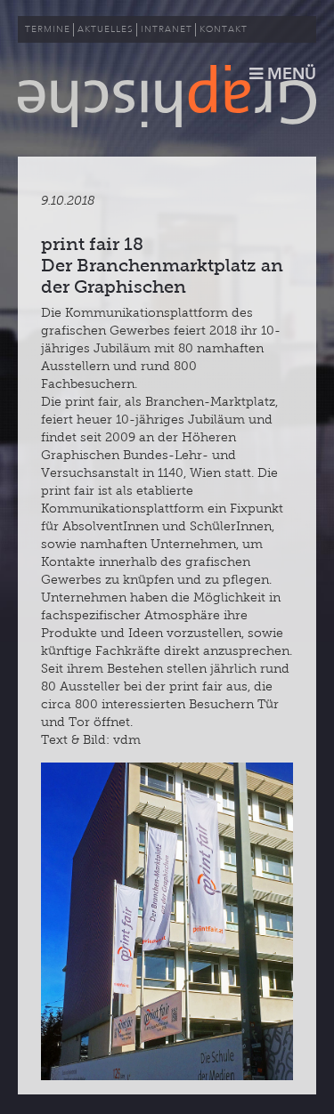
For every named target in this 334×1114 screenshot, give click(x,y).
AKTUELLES (105, 29)
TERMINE (47, 29)
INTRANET (166, 29)
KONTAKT (224, 29)
